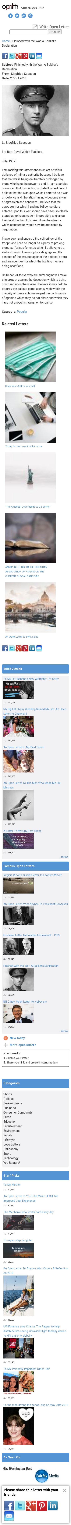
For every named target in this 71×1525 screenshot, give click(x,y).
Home (6, 41)
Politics (8, 1099)
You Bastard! (11, 1163)
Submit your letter (17, 1058)
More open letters (23, 1045)
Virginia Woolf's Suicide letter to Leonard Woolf (32, 875)
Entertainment (12, 1126)
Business (9, 1108)
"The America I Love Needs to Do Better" (28, 506)
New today (17, 1038)
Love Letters (11, 1144)
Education (9, 1121)
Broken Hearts (12, 1103)
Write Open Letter (54, 27)
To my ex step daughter (18, 1240)
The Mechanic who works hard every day (28, 1212)
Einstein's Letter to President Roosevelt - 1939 (31, 935)
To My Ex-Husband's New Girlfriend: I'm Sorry (31, 679)
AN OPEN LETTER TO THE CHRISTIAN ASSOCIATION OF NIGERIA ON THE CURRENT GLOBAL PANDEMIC (26, 571)
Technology (11, 1158)
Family (7, 1135)
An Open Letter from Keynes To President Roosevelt (35, 904)
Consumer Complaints (18, 1112)
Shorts (7, 1094)
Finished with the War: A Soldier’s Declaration (31, 966)
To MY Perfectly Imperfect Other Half (26, 1369)
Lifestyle (9, 1140)
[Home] (10, 6)
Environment (11, 1131)
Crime (7, 1117)
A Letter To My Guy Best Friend (22, 831)
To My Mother (12, 1184)
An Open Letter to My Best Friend (23, 747)
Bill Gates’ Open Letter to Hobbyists (25, 1001)
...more (63, 857)
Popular (22, 311)
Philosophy (10, 1149)
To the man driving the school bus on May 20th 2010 (35, 1405)
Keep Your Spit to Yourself (20, 385)
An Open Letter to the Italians (21, 636)
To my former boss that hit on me (23, 446)
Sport (7, 1153)
